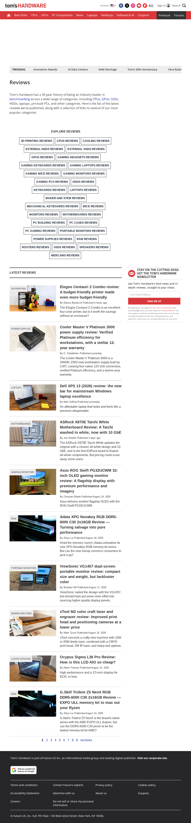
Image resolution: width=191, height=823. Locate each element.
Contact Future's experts (68, 785)
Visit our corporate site (152, 758)
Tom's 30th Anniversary (142, 69)
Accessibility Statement (24, 793)
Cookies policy (147, 785)
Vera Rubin (175, 69)
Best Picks (20, 15)
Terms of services (164, 307)
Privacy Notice (167, 310)
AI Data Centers (78, 69)
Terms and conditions (24, 785)
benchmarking (20, 99)
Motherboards (21, 423)
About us (101, 793)
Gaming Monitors (22, 472)
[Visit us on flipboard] (145, 5)
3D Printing (18, 288)
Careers (15, 801)
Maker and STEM (21, 613)
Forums (179, 15)
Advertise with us (64, 793)
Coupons (143, 15)
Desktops (107, 15)
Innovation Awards (45, 69)
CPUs (34, 15)
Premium (164, 15)
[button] (179, 5)
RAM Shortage (108, 69)
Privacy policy (104, 785)
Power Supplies (21, 328)
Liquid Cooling (21, 658)
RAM (13, 518)
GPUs (44, 15)
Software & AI (125, 15)
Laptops (92, 15)
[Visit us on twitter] (127, 5)
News (79, 15)
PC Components (62, 15)
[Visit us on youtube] (139, 5)
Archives (86, 740)
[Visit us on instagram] (133, 5)
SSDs (114, 99)
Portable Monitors (23, 568)
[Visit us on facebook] (121, 5)
